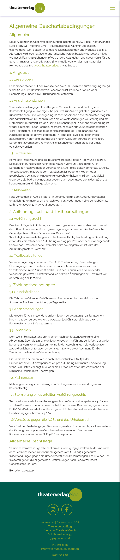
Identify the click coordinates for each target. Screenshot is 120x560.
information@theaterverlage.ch (60, 548)
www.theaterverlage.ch (49, 65)
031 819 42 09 (60, 544)
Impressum (47, 522)
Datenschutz (64, 522)
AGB (76, 522)
